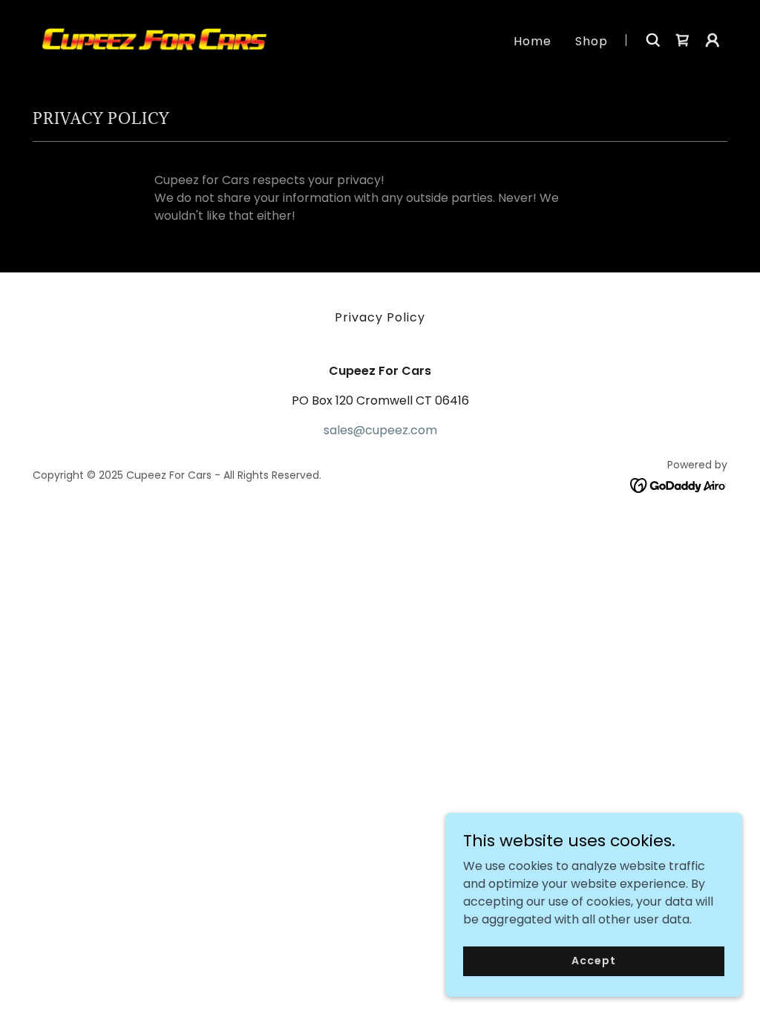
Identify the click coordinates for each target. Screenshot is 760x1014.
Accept (593, 960)
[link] (154, 39)
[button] (712, 40)
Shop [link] (591, 41)
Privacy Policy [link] (380, 317)
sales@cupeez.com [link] (380, 430)
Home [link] (532, 41)
